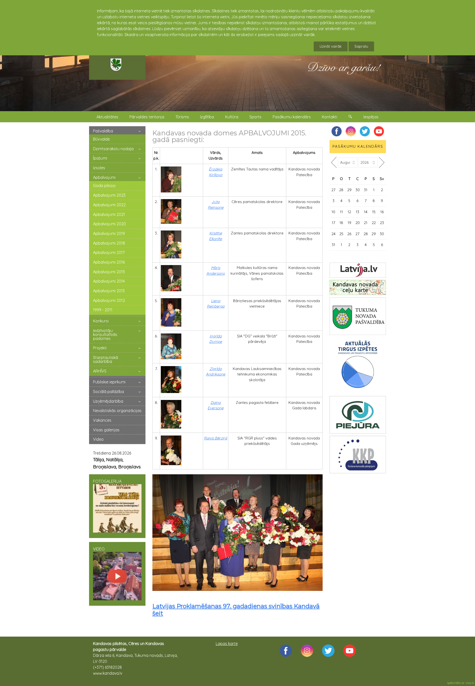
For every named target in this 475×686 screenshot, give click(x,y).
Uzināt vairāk (331, 46)
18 (341, 222)
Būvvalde (101, 139)
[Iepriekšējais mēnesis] (334, 162)
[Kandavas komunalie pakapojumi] (358, 454)
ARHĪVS (99, 371)
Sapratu (361, 46)
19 (349, 222)
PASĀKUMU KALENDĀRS (357, 146)
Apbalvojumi (104, 177)
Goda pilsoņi (104, 185)
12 (349, 211)
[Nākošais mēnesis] (382, 162)
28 (341, 189)
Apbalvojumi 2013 (109, 290)
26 (349, 233)
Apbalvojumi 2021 (109, 214)
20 (358, 222)
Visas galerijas (106, 429)
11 (341, 211)
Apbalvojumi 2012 (109, 300)
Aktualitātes (107, 116)
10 (333, 211)
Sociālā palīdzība (108, 391)
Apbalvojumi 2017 (109, 252)
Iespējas (371, 116)
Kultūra (231, 116)
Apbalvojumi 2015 (109, 271)
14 (365, 211)
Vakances (102, 420)
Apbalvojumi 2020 (109, 223)
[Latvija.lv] (358, 270)
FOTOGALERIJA (107, 481)
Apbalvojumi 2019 (109, 233)
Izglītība (207, 116)
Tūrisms (182, 116)
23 (382, 222)
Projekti (100, 347)
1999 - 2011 (102, 309)
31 (365, 189)
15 (374, 211)
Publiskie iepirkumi (109, 381)
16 (382, 211)
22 (374, 222)
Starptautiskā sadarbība (105, 359)
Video (98, 439)
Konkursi (101, 320)
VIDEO (99, 548)
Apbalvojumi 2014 (109, 281)
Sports (255, 116)
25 (341, 233)
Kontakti (329, 116)
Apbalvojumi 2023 (109, 195)
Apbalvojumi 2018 (109, 243)
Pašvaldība (103, 130)
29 (349, 189)
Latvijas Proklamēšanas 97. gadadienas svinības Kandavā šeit (236, 610)
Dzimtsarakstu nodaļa (113, 148)
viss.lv (470, 683)
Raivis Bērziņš (215, 438)
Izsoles (99, 167)
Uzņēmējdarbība (108, 401)
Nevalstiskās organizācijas (117, 410)
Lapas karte (227, 643)
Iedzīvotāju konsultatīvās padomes (105, 334)
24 (333, 233)
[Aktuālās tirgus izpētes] (358, 365)
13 (357, 211)
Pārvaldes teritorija (146, 116)
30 (358, 189)
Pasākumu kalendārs (292, 116)
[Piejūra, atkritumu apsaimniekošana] (358, 415)
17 (333, 222)
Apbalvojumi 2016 (109, 262)
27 (333, 189)
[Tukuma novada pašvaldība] (358, 316)
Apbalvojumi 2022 (109, 204)
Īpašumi (100, 158)
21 (365, 222)
